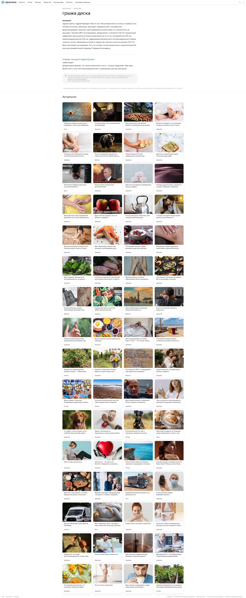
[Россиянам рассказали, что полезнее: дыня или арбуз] (76, 578)
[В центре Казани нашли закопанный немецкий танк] (76, 301)
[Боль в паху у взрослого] (76, 455)
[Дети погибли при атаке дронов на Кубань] (76, 517)
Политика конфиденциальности (234, 596)
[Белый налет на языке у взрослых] (138, 517)
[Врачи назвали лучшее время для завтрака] (107, 332)
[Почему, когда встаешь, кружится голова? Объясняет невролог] (169, 178)
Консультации (66, 8)
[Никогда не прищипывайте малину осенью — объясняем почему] (76, 363)
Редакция (169, 596)
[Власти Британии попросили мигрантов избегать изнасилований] (138, 301)
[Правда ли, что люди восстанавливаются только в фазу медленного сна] (76, 547)
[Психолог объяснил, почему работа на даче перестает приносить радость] (107, 363)
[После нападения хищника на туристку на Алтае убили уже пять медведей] (107, 147)
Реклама (16, 596)
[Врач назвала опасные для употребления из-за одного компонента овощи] (76, 270)
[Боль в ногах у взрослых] (107, 578)
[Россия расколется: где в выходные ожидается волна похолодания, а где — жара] (138, 424)
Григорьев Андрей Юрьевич (83, 59)
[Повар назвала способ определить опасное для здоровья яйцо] (138, 147)
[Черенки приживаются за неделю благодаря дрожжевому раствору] (169, 578)
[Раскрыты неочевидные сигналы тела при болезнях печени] (76, 147)
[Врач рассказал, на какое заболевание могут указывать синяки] (138, 270)
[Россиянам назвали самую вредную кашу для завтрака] (138, 239)
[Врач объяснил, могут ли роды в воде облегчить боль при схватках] (107, 517)
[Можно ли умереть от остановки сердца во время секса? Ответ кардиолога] (169, 116)
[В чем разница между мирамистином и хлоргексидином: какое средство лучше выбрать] (169, 486)
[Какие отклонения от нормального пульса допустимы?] (107, 424)
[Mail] (3, 2)
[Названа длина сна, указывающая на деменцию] (107, 116)
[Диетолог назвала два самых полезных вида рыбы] (169, 147)
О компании (9, 596)
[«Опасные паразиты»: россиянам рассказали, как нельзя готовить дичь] (107, 270)
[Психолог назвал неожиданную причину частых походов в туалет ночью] (169, 517)
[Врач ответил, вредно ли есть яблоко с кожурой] (107, 209)
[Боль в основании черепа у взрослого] (169, 301)
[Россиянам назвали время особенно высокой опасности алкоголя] (169, 332)
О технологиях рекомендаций (215, 596)
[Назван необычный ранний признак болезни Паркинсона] (76, 332)
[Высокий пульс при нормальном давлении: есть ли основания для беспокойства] (76, 209)
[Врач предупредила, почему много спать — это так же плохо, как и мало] (138, 332)
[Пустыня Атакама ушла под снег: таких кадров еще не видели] (107, 393)
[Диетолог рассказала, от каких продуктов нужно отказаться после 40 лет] (76, 486)
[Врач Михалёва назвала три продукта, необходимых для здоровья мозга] (107, 239)
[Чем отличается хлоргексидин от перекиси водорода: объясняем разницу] (169, 393)
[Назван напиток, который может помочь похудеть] (169, 363)
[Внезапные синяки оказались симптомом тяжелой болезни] (169, 239)
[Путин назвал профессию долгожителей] (107, 178)
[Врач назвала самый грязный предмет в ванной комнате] (138, 547)
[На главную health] (10, 2)
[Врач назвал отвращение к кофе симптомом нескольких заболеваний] (138, 578)
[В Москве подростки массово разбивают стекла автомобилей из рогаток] (76, 116)
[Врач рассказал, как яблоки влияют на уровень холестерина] (138, 116)
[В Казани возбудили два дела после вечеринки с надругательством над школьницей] (76, 178)
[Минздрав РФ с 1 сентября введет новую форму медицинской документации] (169, 547)
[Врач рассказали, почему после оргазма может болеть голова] (76, 239)
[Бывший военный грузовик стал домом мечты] (138, 486)
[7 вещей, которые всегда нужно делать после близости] (169, 209)
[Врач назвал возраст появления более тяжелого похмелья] (138, 393)
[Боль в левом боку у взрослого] (107, 547)
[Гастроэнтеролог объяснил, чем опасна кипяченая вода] (138, 209)
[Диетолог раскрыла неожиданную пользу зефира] (138, 178)
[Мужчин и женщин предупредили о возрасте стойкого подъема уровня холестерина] (107, 486)
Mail (3, 596)
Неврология (77, 8)
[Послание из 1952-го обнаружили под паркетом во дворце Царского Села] (138, 363)
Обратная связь (200, 596)
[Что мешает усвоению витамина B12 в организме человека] (169, 270)
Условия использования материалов (184, 596)
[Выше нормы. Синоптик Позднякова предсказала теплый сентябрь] (76, 393)
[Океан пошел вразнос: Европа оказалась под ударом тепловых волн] (138, 455)
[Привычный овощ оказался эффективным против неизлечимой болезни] (107, 301)
